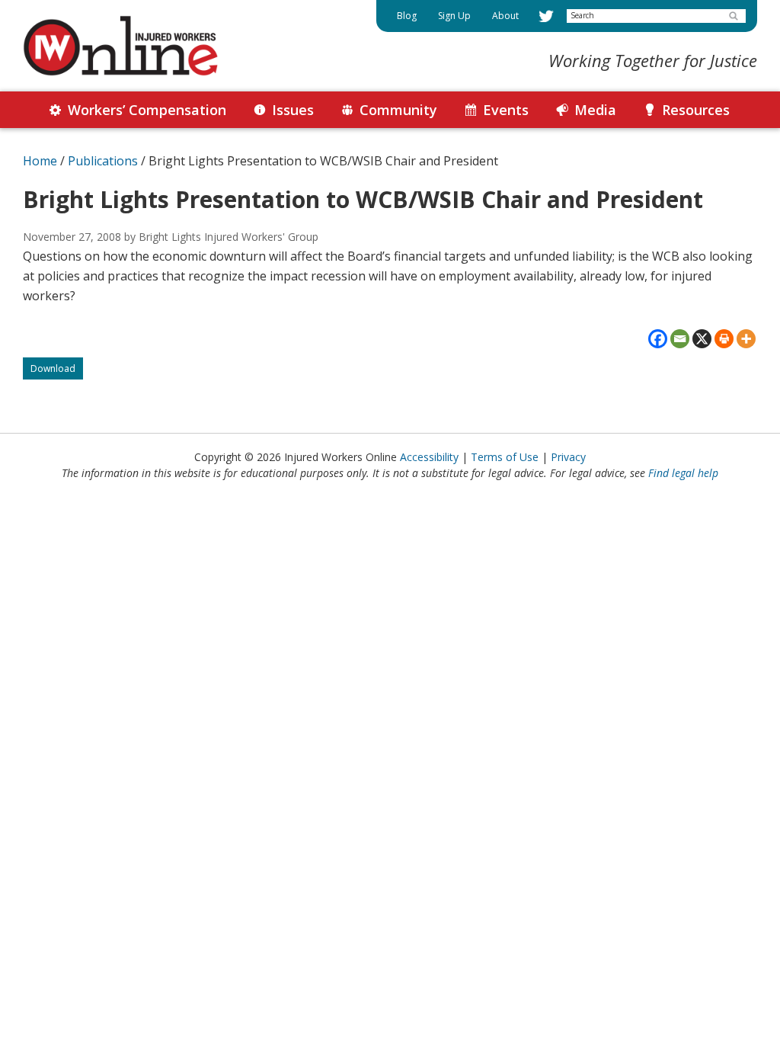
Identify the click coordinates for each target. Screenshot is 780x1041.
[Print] (724, 338)
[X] (701, 338)
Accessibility (429, 457)
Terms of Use (505, 457)
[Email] (679, 338)
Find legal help (683, 473)
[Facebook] (657, 338)
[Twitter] (546, 16)
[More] (746, 338)
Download (56, 370)
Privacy (568, 457)
